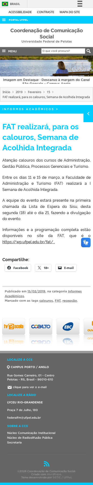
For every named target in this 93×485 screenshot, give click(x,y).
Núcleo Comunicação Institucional (31, 432)
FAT (58, 300)
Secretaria (14, 442)
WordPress (54, 474)
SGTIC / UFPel (62, 477)
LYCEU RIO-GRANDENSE (25, 402)
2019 (19, 92)
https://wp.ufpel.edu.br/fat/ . (28, 241)
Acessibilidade (20, 12)
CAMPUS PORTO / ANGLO (30, 367)
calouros (46, 300)
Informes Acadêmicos (28, 109)
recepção (69, 300)
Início (6, 92)
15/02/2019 (36, 291)
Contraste (46, 12)
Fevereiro (34, 92)
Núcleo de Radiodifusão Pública (29, 437)
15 (48, 92)
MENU (11, 51)
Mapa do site (70, 12)
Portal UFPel (18, 20)
